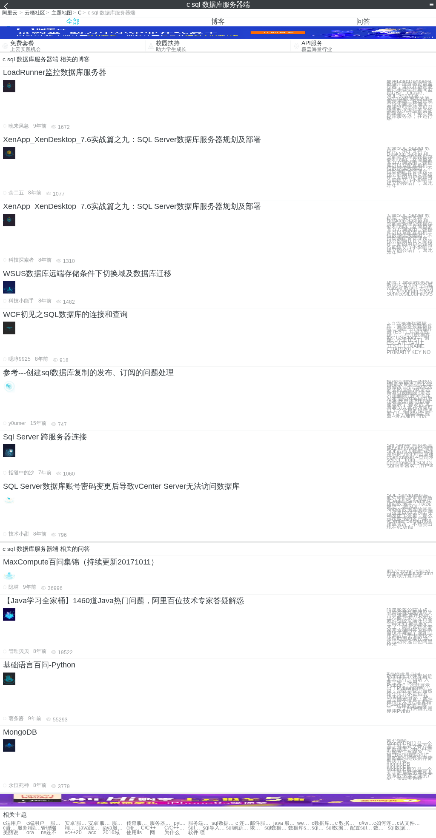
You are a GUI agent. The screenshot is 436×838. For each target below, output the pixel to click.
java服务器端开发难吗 (91, 828)
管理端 (48, 828)
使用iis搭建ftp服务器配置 (138, 832)
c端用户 (12, 823)
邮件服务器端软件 (261, 823)
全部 (73, 21)
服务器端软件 (119, 823)
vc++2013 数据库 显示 (76, 832)
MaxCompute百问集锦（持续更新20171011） (80, 562)
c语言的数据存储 (10, 828)
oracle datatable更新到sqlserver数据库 (33, 832)
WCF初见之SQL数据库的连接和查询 (65, 314)
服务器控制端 (161, 823)
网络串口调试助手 (157, 832)
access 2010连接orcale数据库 (95, 832)
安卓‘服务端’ (76, 823)
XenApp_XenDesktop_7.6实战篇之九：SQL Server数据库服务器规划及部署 (132, 139)
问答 (363, 21)
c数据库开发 (323, 823)
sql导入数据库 (214, 828)
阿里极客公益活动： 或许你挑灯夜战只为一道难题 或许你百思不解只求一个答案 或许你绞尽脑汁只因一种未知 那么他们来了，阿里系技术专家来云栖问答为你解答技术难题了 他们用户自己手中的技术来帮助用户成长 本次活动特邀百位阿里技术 (410, 627)
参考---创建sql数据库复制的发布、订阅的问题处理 (88, 372)
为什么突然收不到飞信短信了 (176, 832)
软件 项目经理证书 (200, 832)
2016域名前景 (114, 832)
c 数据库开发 (347, 823)
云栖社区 (35, 13)
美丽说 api (14, 832)
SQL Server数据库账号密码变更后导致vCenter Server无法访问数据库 (121, 486)
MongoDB (20, 732)
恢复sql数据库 (257, 828)
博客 (218, 21)
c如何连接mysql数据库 (385, 823)
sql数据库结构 (338, 828)
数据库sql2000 (300, 828)
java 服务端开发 (285, 823)
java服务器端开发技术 (114, 828)
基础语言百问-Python (39, 665)
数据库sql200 (380, 828)
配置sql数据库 (361, 828)
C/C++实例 (176, 828)
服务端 (57, 823)
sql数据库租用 (276, 828)
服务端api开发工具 (29, 828)
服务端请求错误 (200, 823)
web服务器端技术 (304, 823)
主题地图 (62, 13)
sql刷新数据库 (238, 828)
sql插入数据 (195, 828)
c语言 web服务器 (133, 828)
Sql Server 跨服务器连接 (45, 437)
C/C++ (148, 828)
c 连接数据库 (242, 823)
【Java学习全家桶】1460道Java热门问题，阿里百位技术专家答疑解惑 (123, 600)
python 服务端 (181, 823)
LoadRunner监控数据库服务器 (54, 72)
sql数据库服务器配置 (223, 823)
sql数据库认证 (319, 828)
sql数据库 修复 (399, 828)
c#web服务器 (366, 823)
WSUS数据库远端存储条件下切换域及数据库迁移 (87, 273)
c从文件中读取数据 (408, 823)
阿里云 (9, 13)
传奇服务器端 (138, 823)
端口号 (72, 828)
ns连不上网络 (52, 832)
